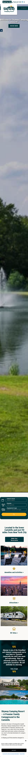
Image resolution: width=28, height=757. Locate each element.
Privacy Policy (22, 753)
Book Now (14, 26)
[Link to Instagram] (24, 2)
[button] (26, 740)
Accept (14, 750)
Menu (25, 8)
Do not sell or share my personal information (11, 753)
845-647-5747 (18, 2)
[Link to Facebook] (22, 2)
